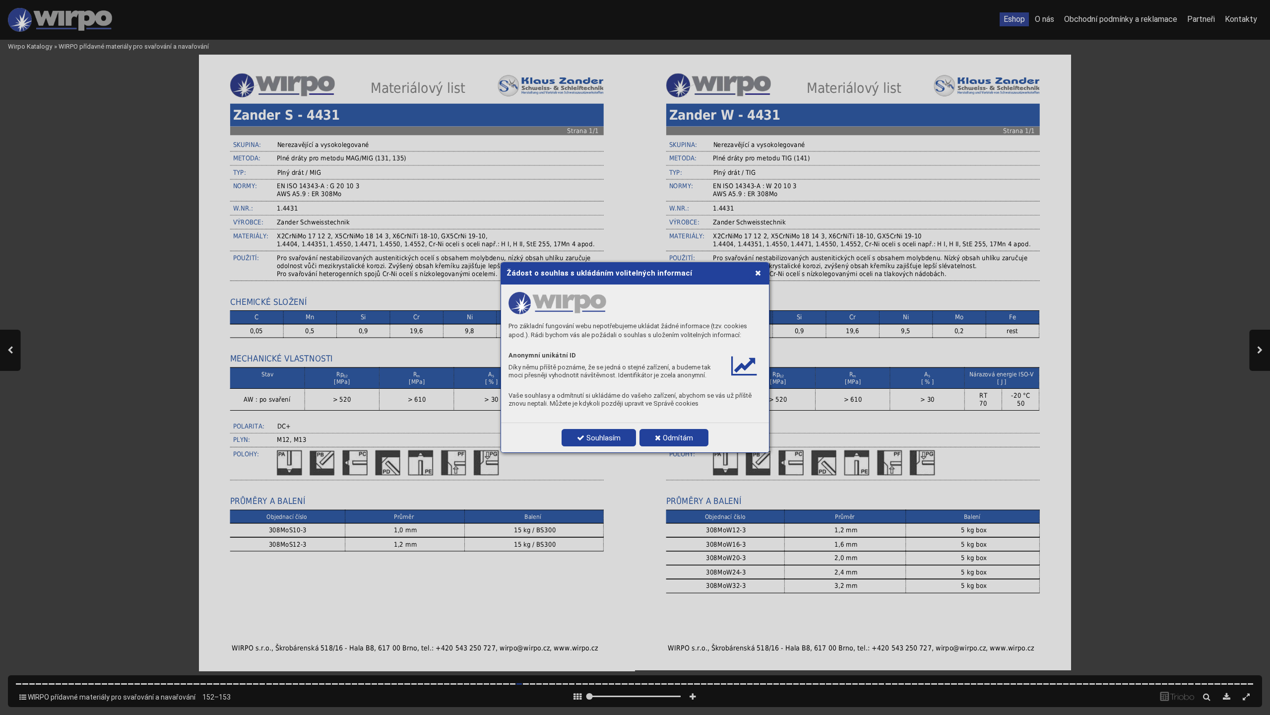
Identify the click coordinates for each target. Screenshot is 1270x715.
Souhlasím (602, 437)
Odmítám (677, 437)
